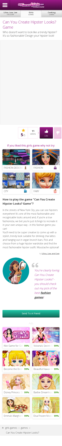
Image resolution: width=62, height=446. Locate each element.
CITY (6, 191)
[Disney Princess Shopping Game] (16, 381)
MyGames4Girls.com (31, 5)
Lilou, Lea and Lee (50, 253)
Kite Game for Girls (14, 345)
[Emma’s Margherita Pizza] (16, 404)
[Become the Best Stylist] (16, 358)
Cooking (52, 13)
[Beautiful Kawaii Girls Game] (46, 358)
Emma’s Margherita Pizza (17, 415)
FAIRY (36, 191)
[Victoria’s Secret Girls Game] (46, 334)
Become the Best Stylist (16, 369)
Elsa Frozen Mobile (44, 415)
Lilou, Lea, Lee (10, 13)
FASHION (38, 167)
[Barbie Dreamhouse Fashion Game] (46, 381)
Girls (31, 13)
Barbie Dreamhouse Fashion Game (47, 392)
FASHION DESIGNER (14, 167)
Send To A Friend (31, 313)
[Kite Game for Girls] (16, 334)
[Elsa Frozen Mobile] (46, 404)
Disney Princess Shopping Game (17, 392)
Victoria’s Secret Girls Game (47, 345)
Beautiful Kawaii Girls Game (47, 369)
